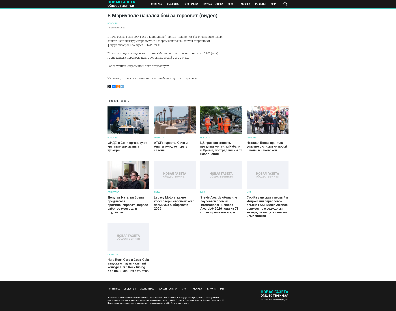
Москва (245, 4)
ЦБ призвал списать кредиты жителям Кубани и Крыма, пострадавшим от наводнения (221, 148)
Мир (273, 4)
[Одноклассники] (118, 86)
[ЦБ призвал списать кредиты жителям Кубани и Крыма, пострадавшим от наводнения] (221, 133)
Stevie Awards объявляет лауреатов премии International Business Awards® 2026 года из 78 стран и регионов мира (219, 205)
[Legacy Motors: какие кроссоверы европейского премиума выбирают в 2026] (175, 188)
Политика (156, 4)
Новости (113, 23)
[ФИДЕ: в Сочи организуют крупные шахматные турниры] (128, 133)
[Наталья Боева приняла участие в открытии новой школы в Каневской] (267, 133)
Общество (173, 4)
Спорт (232, 4)
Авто (157, 192)
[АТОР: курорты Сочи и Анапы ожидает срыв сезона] (175, 133)
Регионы (260, 4)
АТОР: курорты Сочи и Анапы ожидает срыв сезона (171, 146)
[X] (109, 86)
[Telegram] (122, 86)
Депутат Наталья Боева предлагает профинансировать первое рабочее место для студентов (128, 205)
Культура (113, 254)
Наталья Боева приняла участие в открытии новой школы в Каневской (267, 146)
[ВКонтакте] (114, 86)
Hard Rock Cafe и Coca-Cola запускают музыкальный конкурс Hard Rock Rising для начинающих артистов (128, 265)
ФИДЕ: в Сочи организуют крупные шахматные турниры (127, 146)
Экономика (191, 4)
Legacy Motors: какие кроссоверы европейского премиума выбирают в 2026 (174, 203)
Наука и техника (213, 4)
